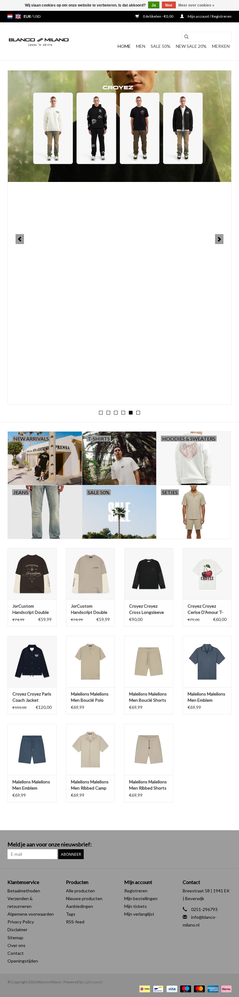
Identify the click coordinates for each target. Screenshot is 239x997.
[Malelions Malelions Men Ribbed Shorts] (148, 749)
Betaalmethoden (23, 890)
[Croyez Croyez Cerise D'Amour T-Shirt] (207, 573)
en (18, 16)
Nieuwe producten (84, 898)
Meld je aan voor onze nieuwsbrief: (49, 844)
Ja (154, 5)
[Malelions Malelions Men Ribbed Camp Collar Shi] (90, 749)
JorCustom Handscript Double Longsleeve (30, 609)
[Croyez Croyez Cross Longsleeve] (148, 573)
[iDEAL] (144, 988)
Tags (70, 914)
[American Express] (212, 988)
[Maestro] (185, 988)
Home (124, 46)
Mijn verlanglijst (139, 914)
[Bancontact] (157, 988)
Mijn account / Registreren (209, 16)
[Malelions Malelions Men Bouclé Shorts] (148, 661)
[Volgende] (219, 239)
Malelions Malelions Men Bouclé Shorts (148, 697)
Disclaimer (17, 929)
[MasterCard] (198, 988)
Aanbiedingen (79, 906)
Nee (168, 5)
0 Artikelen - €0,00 (158, 16)
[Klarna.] (225, 988)
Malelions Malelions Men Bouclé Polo (90, 697)
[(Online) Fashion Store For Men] (38, 41)
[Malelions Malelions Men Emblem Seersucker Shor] (32, 749)
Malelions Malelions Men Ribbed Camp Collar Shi (90, 785)
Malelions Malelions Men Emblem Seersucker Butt (206, 697)
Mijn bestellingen (140, 898)
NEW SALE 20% (191, 46)
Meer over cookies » (196, 5)
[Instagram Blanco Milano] (227, 845)
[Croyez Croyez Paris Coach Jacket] (32, 661)
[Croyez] (119, 126)
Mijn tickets (135, 906)
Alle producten (80, 890)
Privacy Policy (20, 921)
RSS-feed (75, 921)
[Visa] (171, 988)
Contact (15, 953)
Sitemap (15, 937)
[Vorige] (20, 239)
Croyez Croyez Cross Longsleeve (146, 609)
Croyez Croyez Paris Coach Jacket (31, 697)
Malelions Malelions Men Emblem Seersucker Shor (31, 785)
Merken (221, 46)
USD (36, 16)
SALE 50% (161, 46)
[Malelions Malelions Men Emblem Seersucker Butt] (207, 661)
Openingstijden (22, 960)
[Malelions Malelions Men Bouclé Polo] (90, 661)
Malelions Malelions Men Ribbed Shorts (148, 785)
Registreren (136, 890)
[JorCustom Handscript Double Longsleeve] (32, 573)
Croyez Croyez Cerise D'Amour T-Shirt (205, 609)
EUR (27, 16)
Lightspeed (93, 982)
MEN (140, 46)
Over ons (16, 945)
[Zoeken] (186, 37)
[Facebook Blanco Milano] (216, 845)
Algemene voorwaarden (30, 914)
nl (9, 16)
